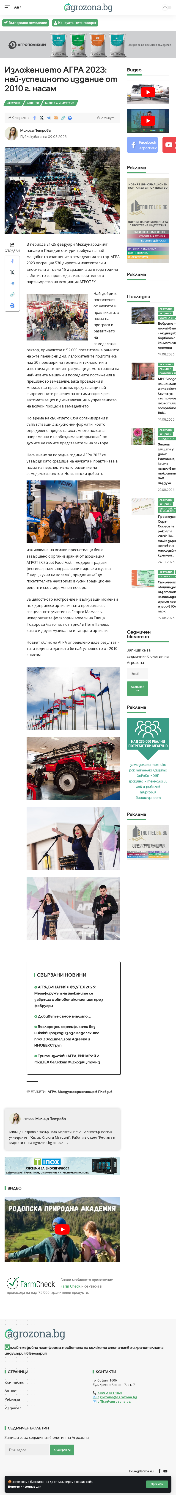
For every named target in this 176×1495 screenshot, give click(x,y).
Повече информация (24, 1486)
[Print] (70, 118)
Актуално (14, 103)
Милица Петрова (35, 130)
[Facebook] (142, 145)
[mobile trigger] (8, 7)
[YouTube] (165, 1471)
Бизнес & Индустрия (59, 103)
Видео (134, 70)
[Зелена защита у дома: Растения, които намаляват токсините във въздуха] (143, 436)
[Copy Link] (63, 118)
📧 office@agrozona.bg (112, 1401)
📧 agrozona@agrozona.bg (115, 1397)
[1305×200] (62, 1165)
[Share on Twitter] (41, 118)
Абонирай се (137, 688)
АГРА (52, 1092)
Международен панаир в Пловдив (85, 1092)
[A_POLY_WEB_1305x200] (88, 44)
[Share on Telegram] (48, 118)
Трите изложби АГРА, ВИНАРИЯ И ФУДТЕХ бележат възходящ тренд (67, 1058)
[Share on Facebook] (34, 118)
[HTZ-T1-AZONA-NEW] (88, 1334)
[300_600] (148, 220)
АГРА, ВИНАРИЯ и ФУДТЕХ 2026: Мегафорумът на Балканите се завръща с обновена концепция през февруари (68, 996)
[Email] (55, 118)
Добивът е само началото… (64, 1016)
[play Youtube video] (62, 1229)
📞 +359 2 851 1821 (107, 1392)
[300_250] (148, 842)
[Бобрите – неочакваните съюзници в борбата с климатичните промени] (143, 315)
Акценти (33, 103)
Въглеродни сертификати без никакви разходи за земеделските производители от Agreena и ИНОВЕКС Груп (66, 1036)
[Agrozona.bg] (88, 7)
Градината (167, 438)
